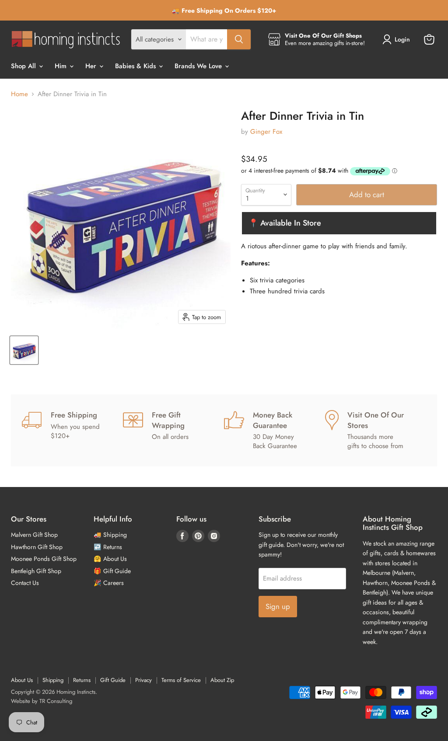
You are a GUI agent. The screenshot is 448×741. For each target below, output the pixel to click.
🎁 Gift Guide (112, 571)
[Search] (239, 39)
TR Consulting (55, 701)
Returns (82, 680)
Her (91, 66)
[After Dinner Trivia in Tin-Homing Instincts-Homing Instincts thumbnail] (24, 350)
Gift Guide (113, 680)
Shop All (24, 66)
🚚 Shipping (110, 534)
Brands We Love (199, 66)
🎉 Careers (109, 582)
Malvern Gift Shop (34, 534)
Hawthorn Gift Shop (37, 547)
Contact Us (25, 582)
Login (402, 39)
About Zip (222, 680)
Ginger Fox (266, 131)
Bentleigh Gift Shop (36, 571)
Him (62, 66)
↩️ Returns (108, 547)
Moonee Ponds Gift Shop (44, 558)
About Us (22, 680)
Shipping (52, 680)
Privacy (143, 680)
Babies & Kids (136, 66)
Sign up (278, 606)
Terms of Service (181, 680)
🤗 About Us (110, 558)
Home (19, 94)
